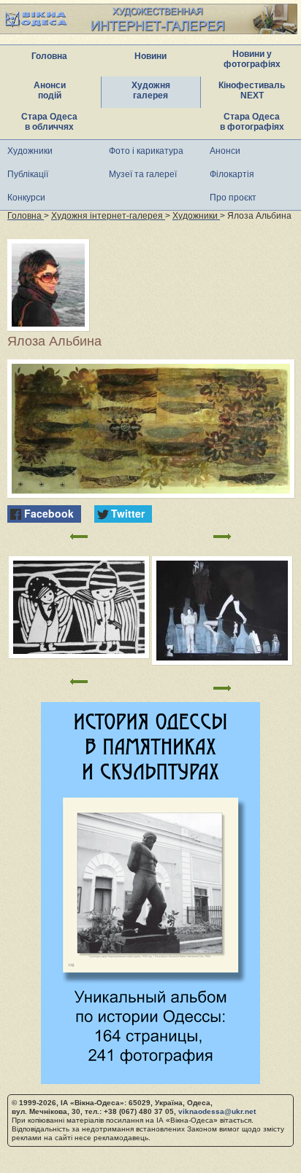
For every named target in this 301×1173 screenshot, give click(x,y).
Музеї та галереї (143, 174)
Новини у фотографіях (252, 59)
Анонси (225, 151)
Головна (49, 56)
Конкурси (26, 197)
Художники (30, 151)
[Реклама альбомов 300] (150, 1080)
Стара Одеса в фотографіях (252, 122)
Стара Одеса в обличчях (49, 122)
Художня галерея (151, 90)
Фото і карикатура (146, 151)
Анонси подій (50, 90)
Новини (150, 56)
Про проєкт (233, 197)
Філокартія (232, 174)
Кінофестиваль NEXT (251, 90)
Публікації (27, 174)
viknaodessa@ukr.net (217, 1111)
